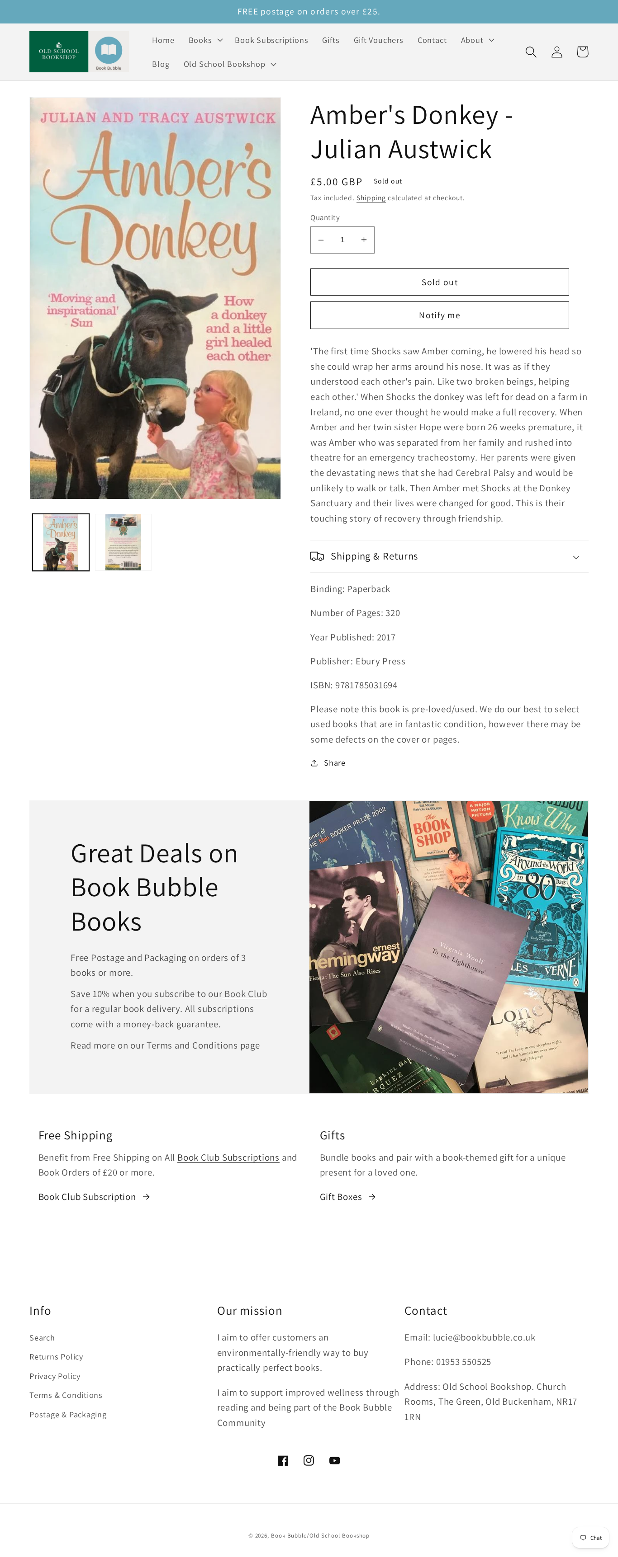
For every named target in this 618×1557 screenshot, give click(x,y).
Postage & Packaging (68, 1414)
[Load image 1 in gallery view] (61, 542)
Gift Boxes (341, 1196)
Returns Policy (56, 1356)
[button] (204, 40)
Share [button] (335, 762)
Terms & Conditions (66, 1394)
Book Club (245, 994)
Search (42, 1337)
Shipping (371, 197)
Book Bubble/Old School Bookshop (320, 1535)
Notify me (440, 315)
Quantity (325, 217)
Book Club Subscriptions (228, 1157)
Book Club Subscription (87, 1196)
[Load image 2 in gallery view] (123, 542)
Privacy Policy (55, 1375)
